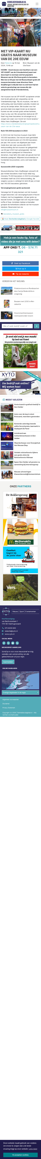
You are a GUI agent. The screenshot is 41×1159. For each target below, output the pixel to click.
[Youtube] (13, 643)
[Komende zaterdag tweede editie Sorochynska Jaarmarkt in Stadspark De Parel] (7, 426)
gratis (22, 214)
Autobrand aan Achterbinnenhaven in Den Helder (25, 435)
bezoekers (7, 214)
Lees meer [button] (33, 1149)
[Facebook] (4, 643)
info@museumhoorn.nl (9, 210)
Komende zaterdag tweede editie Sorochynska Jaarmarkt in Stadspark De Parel (27, 426)
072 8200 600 (10, 628)
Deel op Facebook (22, 263)
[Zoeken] (36, 326)
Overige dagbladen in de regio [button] (14, 692)
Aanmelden (8, 662)
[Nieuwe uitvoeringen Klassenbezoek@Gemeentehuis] (7, 474)
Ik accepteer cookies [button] (21, 1155)
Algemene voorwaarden (11, 699)
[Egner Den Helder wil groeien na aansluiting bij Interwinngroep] (7, 465)
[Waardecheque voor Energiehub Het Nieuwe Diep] (7, 446)
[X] (8, 643)
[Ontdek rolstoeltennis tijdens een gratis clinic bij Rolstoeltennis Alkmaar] (7, 455)
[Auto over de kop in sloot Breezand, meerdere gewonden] (7, 417)
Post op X (21, 268)
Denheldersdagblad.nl (16, 2)
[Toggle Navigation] (37, 4)
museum (15, 214)
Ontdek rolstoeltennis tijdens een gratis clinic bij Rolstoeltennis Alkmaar (26, 454)
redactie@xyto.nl (11, 631)
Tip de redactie (22, 274)
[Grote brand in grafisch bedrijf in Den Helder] (7, 407)
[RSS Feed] (17, 643)
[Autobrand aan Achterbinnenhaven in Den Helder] (7, 436)
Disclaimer (6, 704)
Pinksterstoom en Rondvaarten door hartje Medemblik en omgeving (26, 291)
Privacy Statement (9, 708)
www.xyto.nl (9, 634)
